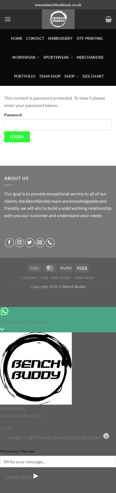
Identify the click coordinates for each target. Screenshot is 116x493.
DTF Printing (90, 38)
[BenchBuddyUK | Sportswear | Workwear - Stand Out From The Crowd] (58, 19)
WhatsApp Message (17, 451)
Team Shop (50, 76)
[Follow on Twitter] (29, 242)
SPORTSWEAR (56, 57)
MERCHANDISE (90, 57)
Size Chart (93, 76)
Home (16, 38)
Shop (69, 76)
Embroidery (60, 38)
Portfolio (24, 76)
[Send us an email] (39, 242)
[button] (7, 19)
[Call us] (50, 242)
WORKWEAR (23, 57)
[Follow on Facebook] (9, 242)
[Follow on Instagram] (19, 242)
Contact (35, 38)
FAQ (44, 278)
